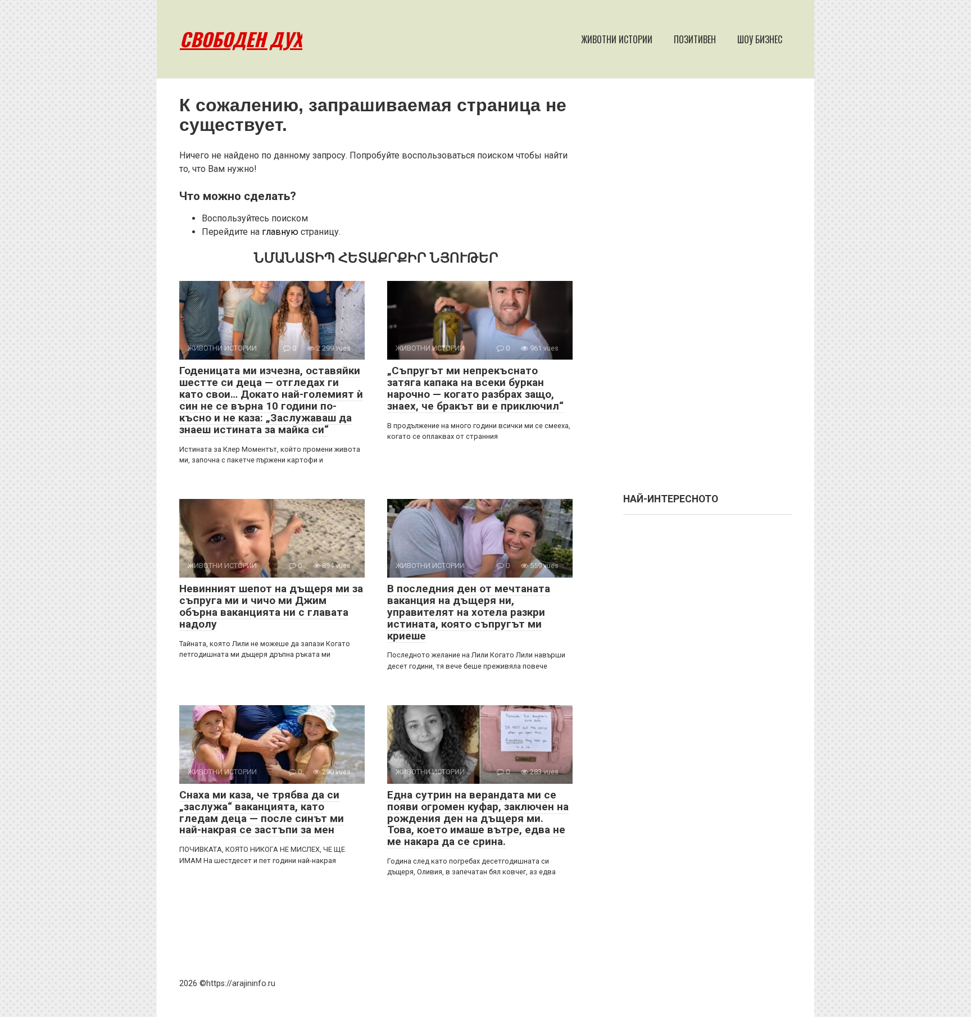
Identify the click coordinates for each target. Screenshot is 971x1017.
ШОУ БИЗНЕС (759, 39)
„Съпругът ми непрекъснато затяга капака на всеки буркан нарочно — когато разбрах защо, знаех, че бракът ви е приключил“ (475, 388)
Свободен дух (241, 39)
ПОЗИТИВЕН (695, 39)
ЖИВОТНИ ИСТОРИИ (616, 39)
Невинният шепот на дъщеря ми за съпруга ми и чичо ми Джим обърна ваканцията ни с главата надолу (271, 606)
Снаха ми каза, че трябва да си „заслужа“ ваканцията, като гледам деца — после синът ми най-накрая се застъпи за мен (261, 812)
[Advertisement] (707, 291)
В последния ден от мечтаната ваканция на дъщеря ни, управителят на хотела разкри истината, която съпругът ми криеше (468, 612)
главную (280, 231)
